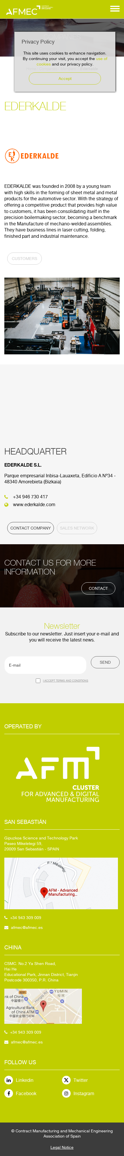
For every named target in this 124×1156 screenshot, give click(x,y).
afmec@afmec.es (27, 927)
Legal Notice (62, 1147)
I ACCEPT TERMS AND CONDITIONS (65, 680)
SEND (105, 662)
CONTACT (98, 588)
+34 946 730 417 (30, 497)
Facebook (26, 1093)
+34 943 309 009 (25, 917)
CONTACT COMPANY (30, 528)
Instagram (84, 1093)
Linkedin (24, 1080)
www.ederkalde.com (34, 504)
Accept (65, 78)
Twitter (81, 1080)
